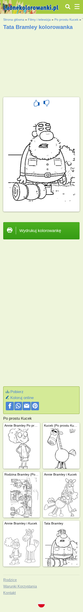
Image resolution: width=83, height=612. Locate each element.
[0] (46, 103)
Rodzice (10, 580)
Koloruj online (22, 398)
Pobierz (17, 392)
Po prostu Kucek (66, 19)
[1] (37, 103)
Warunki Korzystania (20, 586)
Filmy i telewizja (39, 19)
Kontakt (9, 593)
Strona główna (13, 19)
